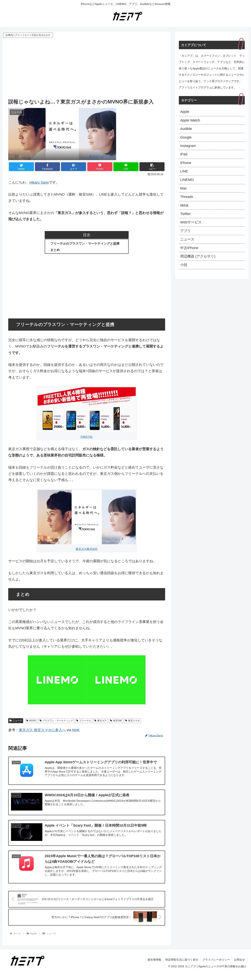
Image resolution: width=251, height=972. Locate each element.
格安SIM (117, 720)
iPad (183, 154)
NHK (76, 730)
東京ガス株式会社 (101, 156)
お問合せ (239, 959)
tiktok (184, 205)
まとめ (55, 249)
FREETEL (87, 436)
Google (186, 137)
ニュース (17, 720)
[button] (152, 166)
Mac (183, 188)
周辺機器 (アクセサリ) (197, 256)
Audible (186, 129)
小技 (183, 265)
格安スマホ (134, 720)
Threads (186, 197)
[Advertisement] (86, 68)
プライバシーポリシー (216, 959)
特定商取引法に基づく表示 (181, 959)
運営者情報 (154, 959)
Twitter (185, 214)
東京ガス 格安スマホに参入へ (42, 730)
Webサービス (191, 222)
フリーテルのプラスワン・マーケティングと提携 (84, 243)
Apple (184, 112)
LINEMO (187, 180)
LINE (184, 171)
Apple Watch (190, 120)
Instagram (188, 146)
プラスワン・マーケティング (57, 720)
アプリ (185, 231)
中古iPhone (189, 248)
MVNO (32, 720)
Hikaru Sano (39, 182)
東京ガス (102, 720)
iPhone (185, 163)
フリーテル (85, 720)
